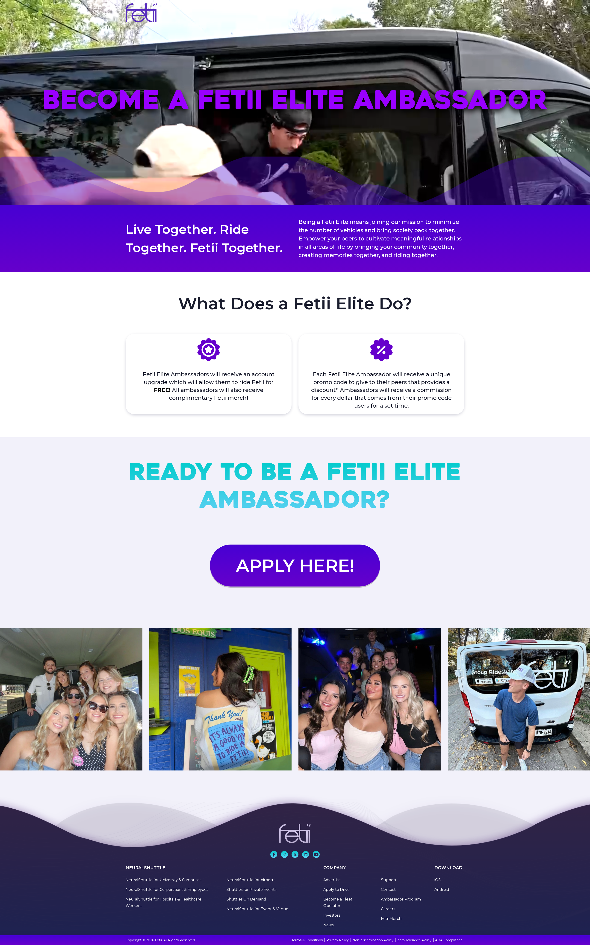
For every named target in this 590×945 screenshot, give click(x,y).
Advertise (332, 880)
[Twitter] (295, 854)
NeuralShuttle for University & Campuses (163, 880)
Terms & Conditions (307, 940)
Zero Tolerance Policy (414, 940)
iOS (437, 880)
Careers (388, 909)
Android (441, 889)
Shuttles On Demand (246, 899)
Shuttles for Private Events (251, 889)
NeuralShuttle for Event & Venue (257, 909)
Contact (388, 889)
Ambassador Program (401, 899)
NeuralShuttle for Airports (251, 880)
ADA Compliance (449, 940)
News (328, 925)
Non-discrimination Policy (372, 940)
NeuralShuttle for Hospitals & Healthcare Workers (163, 902)
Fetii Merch (391, 918)
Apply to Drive (336, 889)
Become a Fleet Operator (337, 902)
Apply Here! (295, 565)
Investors (331, 915)
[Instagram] (284, 854)
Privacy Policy (337, 940)
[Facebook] (273, 854)
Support (389, 880)
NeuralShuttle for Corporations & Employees (167, 889)
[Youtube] (305, 854)
